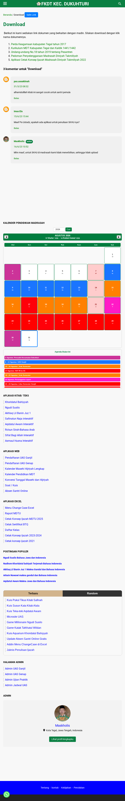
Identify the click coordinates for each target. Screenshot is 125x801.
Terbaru (33, 593)
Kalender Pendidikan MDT (20, 474)
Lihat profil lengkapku (62, 739)
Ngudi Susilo (12, 407)
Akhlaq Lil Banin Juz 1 (18, 413)
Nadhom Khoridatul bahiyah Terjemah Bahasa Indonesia (32, 563)
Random (92, 593)
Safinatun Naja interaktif (19, 418)
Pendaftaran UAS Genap (19, 463)
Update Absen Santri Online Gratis (27, 638)
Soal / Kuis (11, 485)
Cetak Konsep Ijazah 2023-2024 (23, 535)
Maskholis (19, 141)
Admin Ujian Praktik (16, 679)
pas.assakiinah (21, 81)
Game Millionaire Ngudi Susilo (24, 622)
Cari (68, 229)
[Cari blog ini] (120, 4)
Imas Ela (18, 111)
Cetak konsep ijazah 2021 (20, 541)
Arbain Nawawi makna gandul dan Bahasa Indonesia (30, 575)
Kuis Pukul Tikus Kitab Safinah (24, 600)
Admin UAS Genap (15, 674)
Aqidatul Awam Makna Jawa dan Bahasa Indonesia (29, 581)
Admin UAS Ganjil (15, 668)
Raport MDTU (13, 513)
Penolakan (79, 787)
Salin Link (31, 15)
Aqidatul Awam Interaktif (19, 424)
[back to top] (118, 793)
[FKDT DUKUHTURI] (62, 3)
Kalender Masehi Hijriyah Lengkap (24, 468)
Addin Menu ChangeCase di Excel (27, 644)
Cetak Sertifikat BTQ (16, 524)
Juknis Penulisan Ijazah (20, 650)
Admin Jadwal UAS (16, 685)
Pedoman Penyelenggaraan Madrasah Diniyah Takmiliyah (44, 55)
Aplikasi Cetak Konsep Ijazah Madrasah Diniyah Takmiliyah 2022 (48, 59)
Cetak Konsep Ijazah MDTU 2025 (24, 518)
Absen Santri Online (16, 490)
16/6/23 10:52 (21, 146)
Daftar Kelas (12, 530)
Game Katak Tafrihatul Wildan (24, 627)
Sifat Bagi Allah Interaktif (19, 435)
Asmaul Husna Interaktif (19, 440)
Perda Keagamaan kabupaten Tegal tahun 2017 (38, 44)
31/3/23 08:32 (21, 86)
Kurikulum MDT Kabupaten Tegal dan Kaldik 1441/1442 (43, 48)
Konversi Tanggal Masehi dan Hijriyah (27, 479)
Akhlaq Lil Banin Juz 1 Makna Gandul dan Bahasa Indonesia (34, 569)
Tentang (45, 787)
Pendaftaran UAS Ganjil (18, 457)
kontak (55, 787)
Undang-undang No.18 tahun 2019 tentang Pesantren (41, 52)
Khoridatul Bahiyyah (16, 402)
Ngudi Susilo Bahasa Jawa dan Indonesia (24, 557)
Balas (16, 98)
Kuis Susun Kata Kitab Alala (23, 605)
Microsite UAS (15, 616)
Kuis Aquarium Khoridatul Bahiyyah (27, 633)
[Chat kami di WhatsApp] (6, 794)
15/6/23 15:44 (21, 116)
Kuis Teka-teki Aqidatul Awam (24, 611)
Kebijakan (66, 787)
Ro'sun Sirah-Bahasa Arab (20, 429)
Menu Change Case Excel (19, 507)
